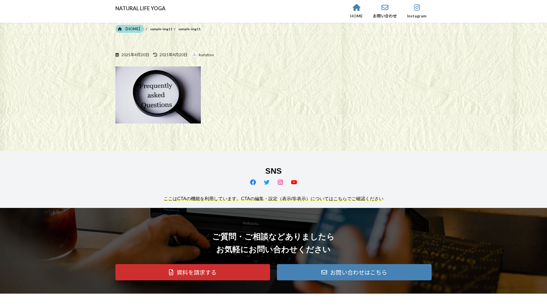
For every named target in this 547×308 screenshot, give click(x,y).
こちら (340, 198)
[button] (192, 272)
